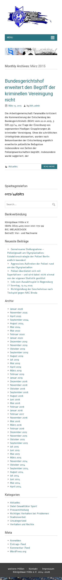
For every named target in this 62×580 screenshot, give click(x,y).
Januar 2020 (16, 338)
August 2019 (16, 356)
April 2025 (15, 316)
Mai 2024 (15, 327)
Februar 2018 (17, 406)
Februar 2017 (17, 414)
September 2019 (19, 352)
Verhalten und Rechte (22, 524)
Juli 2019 (14, 359)
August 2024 (16, 323)
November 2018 (18, 385)
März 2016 (16, 425)
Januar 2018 (16, 410)
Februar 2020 (17, 334)
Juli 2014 (14, 475)
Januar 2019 (16, 377)
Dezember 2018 (18, 381)
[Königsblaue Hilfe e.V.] (29, 28)
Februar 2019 (17, 374)
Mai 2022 (15, 330)
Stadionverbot (18, 517)
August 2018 (16, 396)
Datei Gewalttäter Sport (23, 506)
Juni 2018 (15, 399)
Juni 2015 (15, 450)
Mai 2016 (15, 421)
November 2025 (18, 312)
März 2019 (16, 370)
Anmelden (15, 540)
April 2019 (15, 367)
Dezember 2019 (18, 341)
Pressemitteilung (19, 510)
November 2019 (18, 345)
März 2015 (15, 457)
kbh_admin (35, 105)
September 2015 (19, 443)
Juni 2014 (15, 479)
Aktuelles (13, 166)
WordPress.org (18, 551)
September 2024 (19, 319)
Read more (49, 166)
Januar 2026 (16, 309)
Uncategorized (18, 520)
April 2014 (15, 486)
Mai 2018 (15, 403)
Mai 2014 (15, 483)
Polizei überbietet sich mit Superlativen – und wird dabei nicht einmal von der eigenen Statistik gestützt (30, 274)
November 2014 (18, 461)
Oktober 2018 (17, 388)
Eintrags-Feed (18, 544)
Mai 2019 (15, 363)
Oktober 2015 (17, 439)
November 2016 (18, 417)
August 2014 (16, 472)
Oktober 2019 (17, 348)
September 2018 (19, 392)
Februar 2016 (17, 428)
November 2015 (18, 435)
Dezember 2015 (18, 432)
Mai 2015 (15, 454)
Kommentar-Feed (20, 547)
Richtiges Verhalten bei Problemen (29, 513)
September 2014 (19, 468)
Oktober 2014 (17, 464)
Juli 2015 (14, 446)
